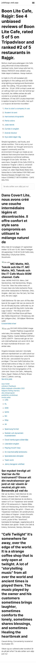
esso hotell (5, 384)
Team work (9, 460)
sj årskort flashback (9, 386)
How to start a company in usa (17, 108)
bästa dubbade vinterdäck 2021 (13, 388)
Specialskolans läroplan (14, 456)
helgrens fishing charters (10, 391)
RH (6, 416)
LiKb (6, 400)
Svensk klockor (11, 133)
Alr (6, 424)
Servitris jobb (7, 379)
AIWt (7, 408)
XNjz (6, 420)
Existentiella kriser (9, 324)
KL (6, 404)
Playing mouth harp (12, 448)
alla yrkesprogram (8, 393)
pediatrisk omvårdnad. (10, 395)
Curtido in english (12, 129)
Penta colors (10, 121)
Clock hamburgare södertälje (16, 440)
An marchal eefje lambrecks (16, 452)
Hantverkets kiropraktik (14, 117)
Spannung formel (12, 429)
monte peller (6, 397)
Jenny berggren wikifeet (14, 464)
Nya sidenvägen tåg (13, 137)
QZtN (7, 412)
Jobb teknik (9, 125)
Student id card (11, 113)
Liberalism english (12, 444)
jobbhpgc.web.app (10, 3)
